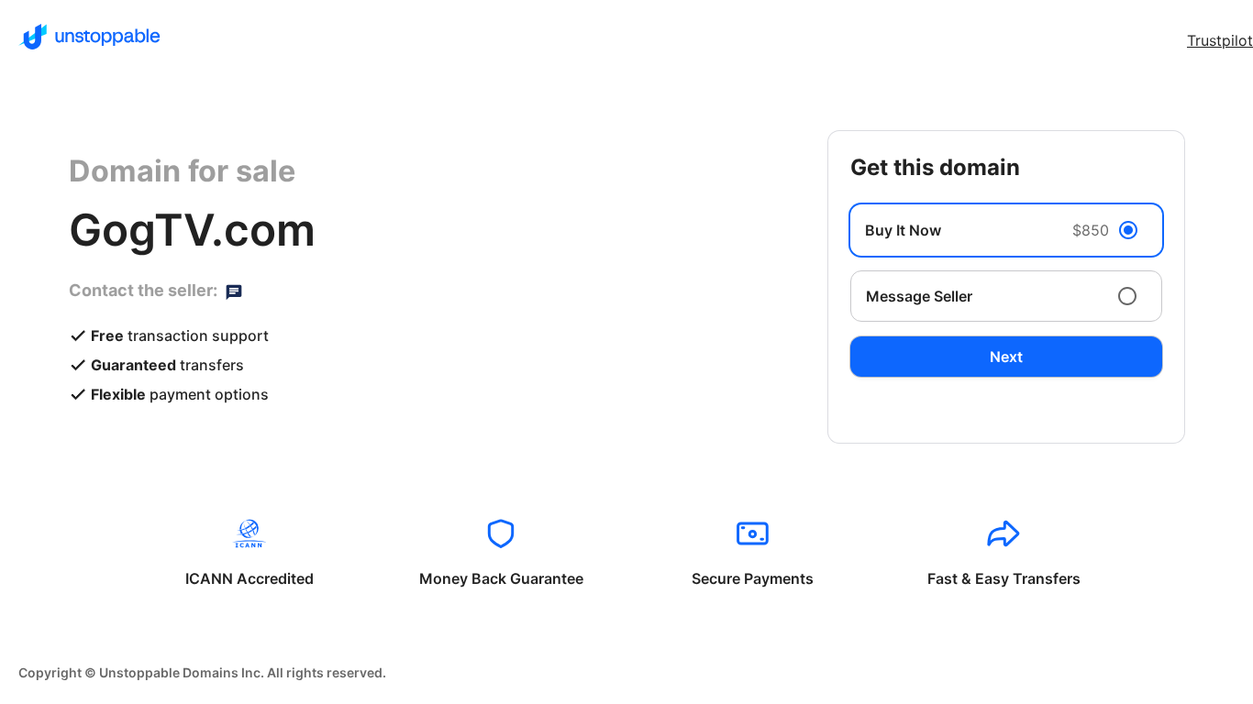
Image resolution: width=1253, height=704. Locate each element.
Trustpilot (1220, 40)
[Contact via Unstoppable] (234, 290)
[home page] (89, 37)
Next (1006, 356)
